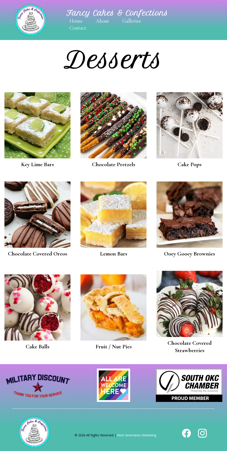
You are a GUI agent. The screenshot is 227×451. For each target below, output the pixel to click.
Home (75, 21)
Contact (77, 28)
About (102, 21)
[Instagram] (202, 433)
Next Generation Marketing (136, 435)
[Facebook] (186, 433)
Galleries (131, 21)
